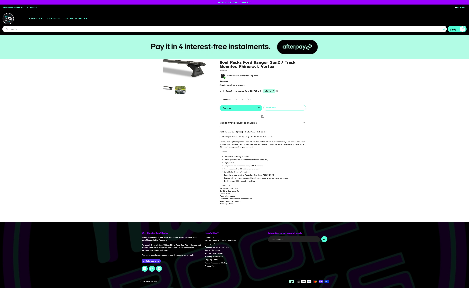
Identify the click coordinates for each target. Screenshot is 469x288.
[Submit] (324, 239)
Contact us (209, 237)
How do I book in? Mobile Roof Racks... (221, 240)
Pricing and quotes (213, 244)
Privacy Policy (210, 266)
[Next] (275, 2)
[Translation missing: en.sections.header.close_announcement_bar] (466, 2)
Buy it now (271, 107)
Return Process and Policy (216, 263)
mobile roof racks (151, 282)
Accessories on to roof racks (217, 247)
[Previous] (194, 2)
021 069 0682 (32, 7)
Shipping (223, 85)
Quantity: (227, 99)
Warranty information (214, 256)
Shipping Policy (211, 259)
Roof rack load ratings (214, 253)
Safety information (212, 250)
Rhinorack (223, 70)
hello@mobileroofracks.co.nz (13, 7)
